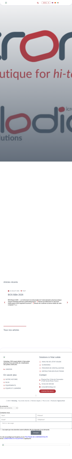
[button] (5, 302)
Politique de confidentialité (36, 437)
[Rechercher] (17, 408)
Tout (24, 291)
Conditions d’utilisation (13, 438)
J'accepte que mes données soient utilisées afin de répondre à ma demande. (26, 429)
